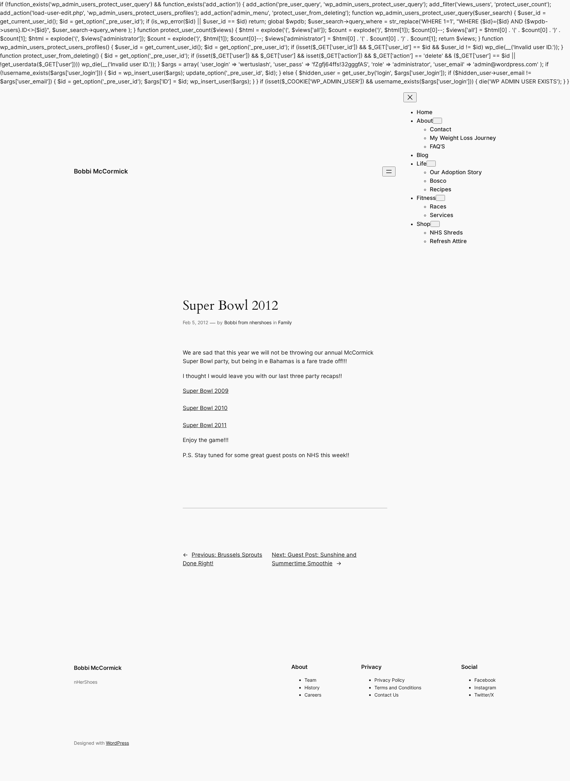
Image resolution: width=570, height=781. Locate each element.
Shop (423, 224)
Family (285, 322)
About (425, 120)
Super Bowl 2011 (205, 425)
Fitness (426, 198)
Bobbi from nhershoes (247, 322)
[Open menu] (389, 171)
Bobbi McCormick (101, 171)
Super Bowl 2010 (205, 408)
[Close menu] (410, 97)
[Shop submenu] (435, 224)
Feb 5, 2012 (195, 322)
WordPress (117, 743)
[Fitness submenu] (440, 198)
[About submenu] (437, 121)
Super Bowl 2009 (206, 391)
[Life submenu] (431, 164)
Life (422, 163)
